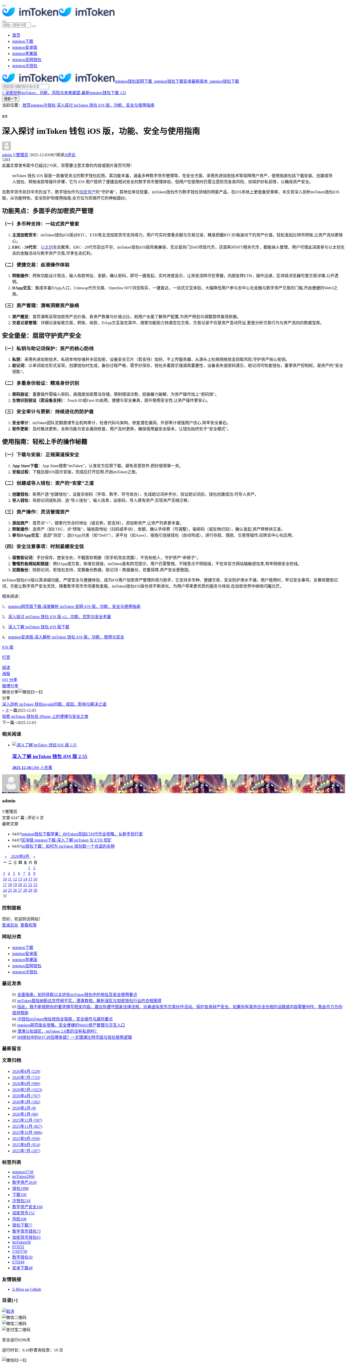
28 (25, 890)
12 (15, 879)
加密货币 (23, 1213)
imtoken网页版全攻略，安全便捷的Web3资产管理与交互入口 (71, 1025)
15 (30, 879)
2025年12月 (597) (27, 1120)
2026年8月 (20, 856)
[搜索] (4, 21)
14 (25, 879)
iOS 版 (7, 647)
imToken (23, 1176)
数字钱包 (22, 1257)
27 (20, 890)
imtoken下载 (22, 41)
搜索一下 (10, 99)
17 (5, 885)
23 (35, 885)
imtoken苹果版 (24, 53)
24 (5, 890)
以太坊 (47, 247)
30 (35, 890)
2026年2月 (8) (24, 1108)
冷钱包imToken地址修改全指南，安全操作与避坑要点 (65, 1019)
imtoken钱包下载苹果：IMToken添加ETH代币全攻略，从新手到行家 (82, 834)
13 (20, 879)
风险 (19, 1219)
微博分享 (10, 686)
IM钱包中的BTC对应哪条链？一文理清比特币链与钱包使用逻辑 (74, 1037)
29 (30, 890)
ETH (18, 1262)
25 (10, 890)
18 (10, 885)
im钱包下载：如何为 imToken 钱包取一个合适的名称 (68, 846)
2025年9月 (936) (26, 1138)
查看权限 (28, 925)
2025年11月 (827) (27, 1126)
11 (10, 879)
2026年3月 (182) (26, 1102)
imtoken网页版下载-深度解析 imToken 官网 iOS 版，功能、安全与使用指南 (74, 606)
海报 (6, 674)
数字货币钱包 (26, 1231)
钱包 (20, 1188)
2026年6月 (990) (26, 1084)
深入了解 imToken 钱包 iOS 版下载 (38, 627)
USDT (19, 1251)
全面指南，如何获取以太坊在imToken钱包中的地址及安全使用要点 (77, 994)
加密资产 (87, 192)
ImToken (21, 1242)
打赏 (6, 657)
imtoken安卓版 (24, 47)
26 (15, 890)
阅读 (6, 667)
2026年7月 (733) (26, 1077)
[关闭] (8, 1311)
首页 (16, 35)
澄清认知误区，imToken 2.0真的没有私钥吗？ (58, 1031)
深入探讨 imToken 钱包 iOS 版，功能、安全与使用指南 (105, 105)
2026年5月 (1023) (27, 1090)
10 (5, 879)
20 (20, 885)
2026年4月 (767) (26, 1096)
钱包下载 (22, 1225)
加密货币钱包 (26, 1237)
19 (15, 885)
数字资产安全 (27, 1207)
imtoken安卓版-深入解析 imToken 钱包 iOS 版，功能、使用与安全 (66, 637)
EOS (18, 1247)
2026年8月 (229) (26, 1071)
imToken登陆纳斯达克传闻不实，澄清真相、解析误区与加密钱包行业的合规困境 (89, 1001)
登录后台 (10, 925)
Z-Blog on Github (26, 1289)
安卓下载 (22, 1268)
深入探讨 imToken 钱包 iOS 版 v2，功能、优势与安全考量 (59, 617)
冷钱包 (21, 1201)
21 (25, 885)
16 (35, 879)
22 (30, 885)
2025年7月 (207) (26, 1151)
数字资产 (24, 1182)
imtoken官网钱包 (26, 60)
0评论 (69, 155)
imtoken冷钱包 (24, 66)
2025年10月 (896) (27, 1132)
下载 (19, 1194)
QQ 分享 (9, 680)
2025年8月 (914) (26, 1145)
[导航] (4, 5)
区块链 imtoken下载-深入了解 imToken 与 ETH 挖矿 (66, 840)
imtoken (22, 1172)
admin (15, 155)
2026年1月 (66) (25, 1114)
